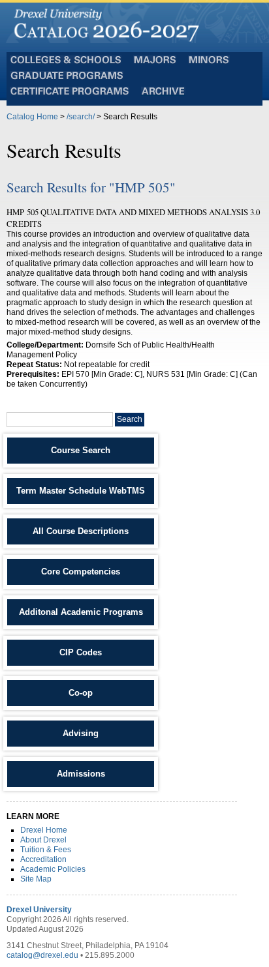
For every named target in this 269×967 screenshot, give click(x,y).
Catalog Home (32, 116)
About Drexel (43, 839)
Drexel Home (43, 830)
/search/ (81, 116)
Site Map (36, 879)
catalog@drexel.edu (42, 955)
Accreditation (43, 859)
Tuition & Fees (45, 849)
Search (129, 419)
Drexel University (39, 909)
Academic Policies (53, 869)
